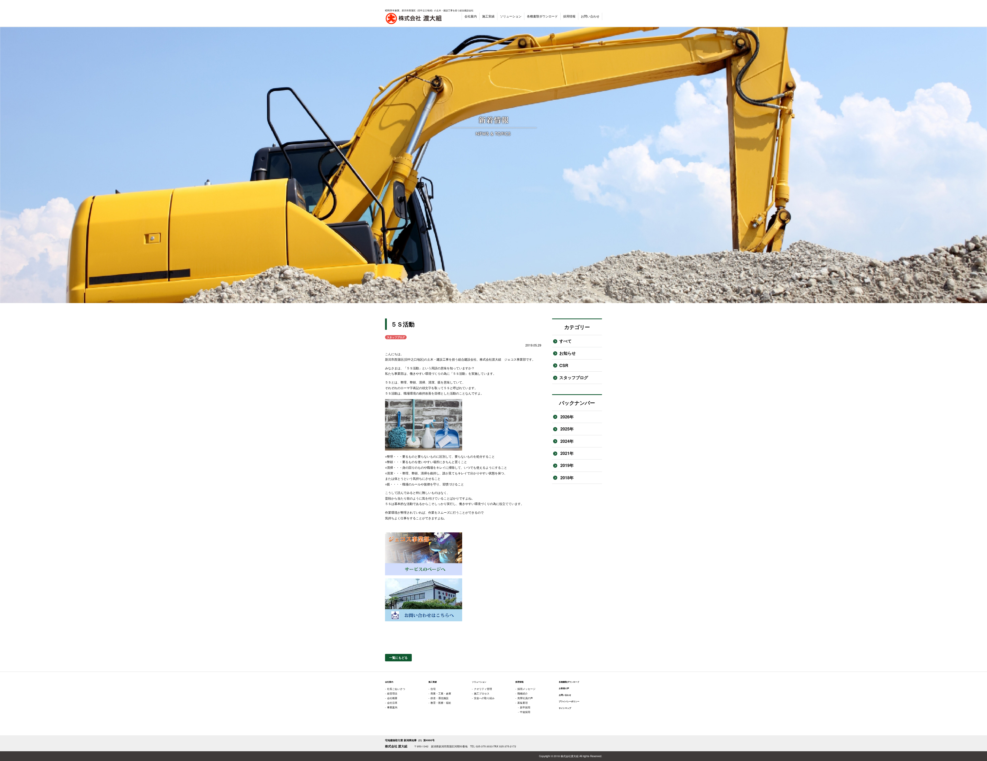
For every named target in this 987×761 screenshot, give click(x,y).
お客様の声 (564, 688)
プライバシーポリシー (569, 701)
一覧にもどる (398, 657)
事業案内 (392, 707)
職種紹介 (522, 693)
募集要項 (522, 702)
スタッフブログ (573, 377)
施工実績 (488, 16)
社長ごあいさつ (396, 689)
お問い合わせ (590, 16)
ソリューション (511, 16)
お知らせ (567, 353)
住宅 (433, 689)
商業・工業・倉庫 (441, 693)
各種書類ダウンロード (542, 16)
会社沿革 (392, 702)
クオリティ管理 (483, 689)
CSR (563, 365)
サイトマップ (565, 708)
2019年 (566, 465)
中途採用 (525, 712)
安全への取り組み (484, 698)
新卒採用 (525, 707)
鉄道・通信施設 (440, 698)
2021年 (566, 453)
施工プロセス (481, 693)
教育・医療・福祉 (441, 702)
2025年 (566, 429)
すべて (565, 341)
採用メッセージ (526, 689)
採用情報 (569, 16)
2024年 (566, 441)
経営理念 (392, 693)
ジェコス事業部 (515, 359)
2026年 (566, 417)
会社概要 (392, 698)
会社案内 (470, 16)
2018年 (566, 478)
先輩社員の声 (525, 698)
